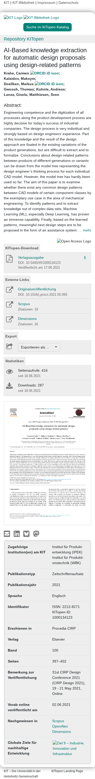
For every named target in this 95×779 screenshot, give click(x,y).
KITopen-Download (22, 248)
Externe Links (17, 280)
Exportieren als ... (37, 347)
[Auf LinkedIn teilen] (17, 533)
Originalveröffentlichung (37, 289)
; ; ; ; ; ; (35, 84)
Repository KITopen (24, 39)
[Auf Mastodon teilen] (36, 533)
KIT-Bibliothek (23, 3)
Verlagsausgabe (31, 257)
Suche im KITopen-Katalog (47, 27)
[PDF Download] (9, 260)
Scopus (24, 304)
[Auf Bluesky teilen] (27, 533)
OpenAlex (60, 726)
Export (11, 336)
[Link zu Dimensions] (9, 321)
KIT (6, 3)
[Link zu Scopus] (9, 306)
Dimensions (27, 319)
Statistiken (14, 361)
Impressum (46, 3)
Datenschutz (69, 3)
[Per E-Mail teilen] (7, 533)
